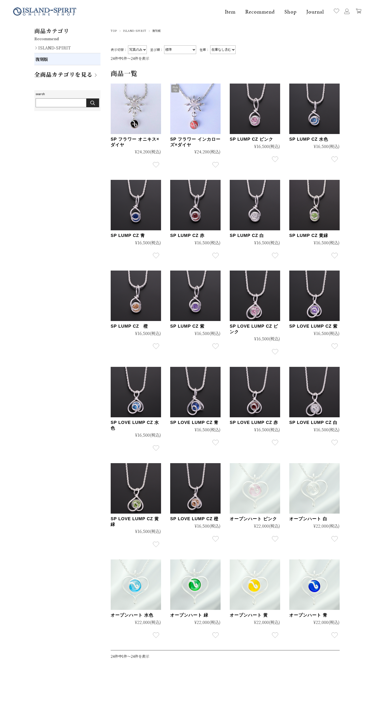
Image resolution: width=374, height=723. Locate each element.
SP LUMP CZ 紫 (187, 326)
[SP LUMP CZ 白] (255, 205)
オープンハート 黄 (249, 615)
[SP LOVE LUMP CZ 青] (195, 392)
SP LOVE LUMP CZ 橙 (194, 518)
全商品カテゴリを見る (63, 74)
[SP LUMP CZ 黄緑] (314, 205)
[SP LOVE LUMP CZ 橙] (195, 488)
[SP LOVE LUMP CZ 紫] (314, 296)
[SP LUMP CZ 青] (136, 205)
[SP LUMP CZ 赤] (195, 205)
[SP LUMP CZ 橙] (136, 296)
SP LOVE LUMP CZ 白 (313, 422)
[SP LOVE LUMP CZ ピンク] (255, 296)
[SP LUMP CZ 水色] (314, 109)
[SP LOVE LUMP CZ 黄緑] (136, 488)
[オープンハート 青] (314, 584)
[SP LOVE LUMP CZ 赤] (255, 392)
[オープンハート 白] (314, 488)
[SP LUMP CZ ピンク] (255, 109)
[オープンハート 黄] (255, 584)
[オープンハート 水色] (136, 584)
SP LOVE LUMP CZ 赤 (254, 422)
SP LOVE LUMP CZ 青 (194, 422)
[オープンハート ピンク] (255, 488)
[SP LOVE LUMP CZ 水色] (136, 392)
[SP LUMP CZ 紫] (195, 296)
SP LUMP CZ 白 (247, 235)
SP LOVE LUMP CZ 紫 (313, 326)
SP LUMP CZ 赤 (187, 235)
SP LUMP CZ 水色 (308, 139)
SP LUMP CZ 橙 (129, 326)
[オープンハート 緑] (195, 584)
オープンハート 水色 (132, 615)
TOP (114, 31)
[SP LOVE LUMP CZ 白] (314, 392)
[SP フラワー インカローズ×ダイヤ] (195, 109)
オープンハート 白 (308, 518)
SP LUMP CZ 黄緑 (308, 235)
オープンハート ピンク (253, 518)
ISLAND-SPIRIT (134, 31)
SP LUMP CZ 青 (128, 235)
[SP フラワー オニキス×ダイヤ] (136, 109)
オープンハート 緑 (189, 615)
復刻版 (42, 59)
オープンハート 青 (308, 615)
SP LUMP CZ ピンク (251, 139)
